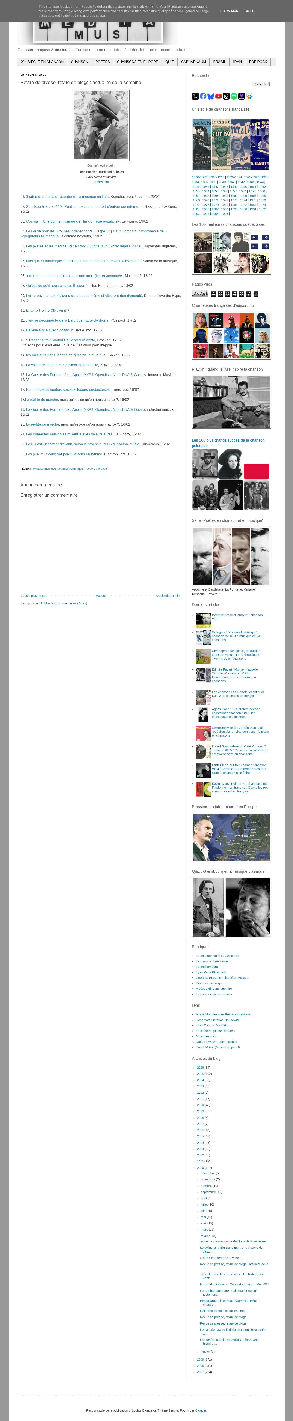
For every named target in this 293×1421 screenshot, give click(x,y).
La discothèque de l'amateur (216, 1031)
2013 (201, 1149)
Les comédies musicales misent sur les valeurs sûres (69, 434)
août (204, 1198)
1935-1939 (208, 182)
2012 (201, 1155)
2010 (201, 1168)
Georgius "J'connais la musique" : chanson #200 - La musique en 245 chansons (237, 636)
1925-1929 (251, 177)
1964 (224, 195)
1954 (205, 191)
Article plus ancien (168, 595)
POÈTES (102, 62)
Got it (250, 11)
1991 (252, 209)
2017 (201, 1124)
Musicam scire (206, 1036)
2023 (201, 1086)
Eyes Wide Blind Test (211, 972)
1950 (243, 186)
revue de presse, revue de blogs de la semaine (233, 1241)
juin (203, 1211)
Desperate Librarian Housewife (218, 1020)
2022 (201, 1092)
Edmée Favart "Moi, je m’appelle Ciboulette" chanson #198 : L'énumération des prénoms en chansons (235, 675)
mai (204, 1217)
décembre (208, 1173)
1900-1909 (199, 177)
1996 (224, 213)
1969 (196, 200)
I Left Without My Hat (211, 1025)
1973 (234, 200)
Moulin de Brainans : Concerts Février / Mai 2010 (234, 1284)
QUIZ (169, 62)
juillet (204, 1204)
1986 (205, 209)
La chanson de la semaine (214, 994)
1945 (196, 186)
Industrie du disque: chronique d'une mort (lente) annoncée (74, 276)
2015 (201, 1136)
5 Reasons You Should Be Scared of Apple (60, 340)
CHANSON (79, 62)
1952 (262, 186)
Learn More (230, 11)
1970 (205, 200)
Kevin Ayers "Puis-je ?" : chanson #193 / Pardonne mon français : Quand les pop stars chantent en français (240, 787)
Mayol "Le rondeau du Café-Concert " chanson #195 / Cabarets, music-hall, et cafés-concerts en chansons (240, 750)
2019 (201, 1111)
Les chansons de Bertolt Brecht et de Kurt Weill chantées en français (238, 694)
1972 (224, 200)
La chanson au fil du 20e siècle (217, 956)
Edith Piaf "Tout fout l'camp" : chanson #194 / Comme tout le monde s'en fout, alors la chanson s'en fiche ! (239, 768)
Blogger (200, 1410)
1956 (224, 191)
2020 (201, 1105)
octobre (207, 1186)
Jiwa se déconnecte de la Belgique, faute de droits (67, 320)
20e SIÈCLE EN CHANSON (42, 62)
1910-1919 (216, 177)
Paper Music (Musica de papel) (218, 1047)
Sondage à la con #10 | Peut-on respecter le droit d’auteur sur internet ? (84, 206)
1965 (234, 195)
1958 (242, 191)
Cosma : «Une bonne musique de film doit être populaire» (73, 221)
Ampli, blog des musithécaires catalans (223, 1014)
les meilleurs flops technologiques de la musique (66, 355)
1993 (196, 213)
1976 (262, 200)
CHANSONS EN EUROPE (137, 62)
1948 (224, 186)
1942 (241, 182)
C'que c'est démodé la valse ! (221, 1258)
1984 (262, 204)
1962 (205, 195)
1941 (231, 182)
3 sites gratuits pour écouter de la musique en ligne (68, 196)
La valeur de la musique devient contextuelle (62, 365)
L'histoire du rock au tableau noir (223, 1311)
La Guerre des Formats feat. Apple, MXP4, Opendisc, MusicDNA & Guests (86, 375)
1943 (250, 182)
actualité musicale (44, 468)
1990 (243, 209)
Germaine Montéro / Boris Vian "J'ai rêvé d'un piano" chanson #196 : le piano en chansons (240, 731)
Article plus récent (34, 595)
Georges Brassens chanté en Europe (222, 977)
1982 (243, 204)
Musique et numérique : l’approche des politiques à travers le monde (81, 261)
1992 (262, 209)
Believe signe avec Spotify (47, 330)
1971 (215, 200)
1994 (205, 213)
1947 (215, 186)
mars (205, 1229)
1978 (205, 204)
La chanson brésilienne (212, 961)
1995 (215, 213)
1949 (234, 186)
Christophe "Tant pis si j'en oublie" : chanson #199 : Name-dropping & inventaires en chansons (236, 654)
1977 (196, 204)
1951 (252, 186)
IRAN (237, 62)
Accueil (101, 595)
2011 (200, 1161)
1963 (215, 195)
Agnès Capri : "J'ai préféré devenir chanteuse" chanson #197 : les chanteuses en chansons (236, 713)
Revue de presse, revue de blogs (223, 1317)
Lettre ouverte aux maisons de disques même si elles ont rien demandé (84, 296)
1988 (224, 209)
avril (204, 1223)
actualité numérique (70, 468)
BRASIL (219, 62)
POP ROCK (258, 62)
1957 (233, 191)
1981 (234, 204)
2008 (201, 1365)
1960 (261, 191)
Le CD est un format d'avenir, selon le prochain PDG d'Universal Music (82, 444)
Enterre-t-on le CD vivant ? (47, 310)
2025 (201, 1073)
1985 (196, 209)
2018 (201, 1117)
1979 (215, 204)
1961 (196, 195)
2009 (201, 1359)
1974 (243, 200)
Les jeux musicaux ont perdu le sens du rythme (64, 454)
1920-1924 (234, 177)
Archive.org (101, 181)
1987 (215, 209)
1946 (205, 186)
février (206, 1236)
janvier (206, 1351)
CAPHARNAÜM (193, 62)
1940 (222, 182)
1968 (262, 195)
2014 (201, 1142)
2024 (201, 1080)
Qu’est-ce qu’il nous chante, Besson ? (57, 285)
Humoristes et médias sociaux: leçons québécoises (68, 389)
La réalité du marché (41, 399)
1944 (260, 182)
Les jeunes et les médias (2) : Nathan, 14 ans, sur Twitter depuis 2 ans (83, 246)
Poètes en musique (209, 983)
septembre (209, 1192)
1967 (252, 195)
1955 (215, 191)
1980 (224, 204)
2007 (201, 1372)
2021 (201, 1099)
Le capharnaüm (207, 966)
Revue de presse (96, 468)
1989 (234, 209)
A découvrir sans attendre (214, 988)
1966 (244, 195)
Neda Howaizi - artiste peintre (216, 1042)
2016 (201, 1130)
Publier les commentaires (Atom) (63, 603)
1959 (252, 191)
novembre (208, 1179)
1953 (196, 191)
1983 (252, 204)
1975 (252, 200)
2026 (201, 1067)
